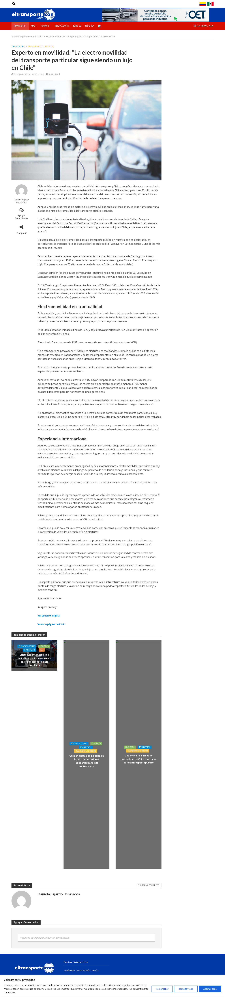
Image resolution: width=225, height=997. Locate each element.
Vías (33, 26)
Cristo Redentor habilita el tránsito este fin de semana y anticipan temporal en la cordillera (34, 660)
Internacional (62, 26)
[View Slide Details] (155, 15)
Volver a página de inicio (51, 624)
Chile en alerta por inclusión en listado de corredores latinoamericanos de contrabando (86, 761)
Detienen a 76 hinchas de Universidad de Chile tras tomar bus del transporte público (138, 759)
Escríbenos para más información (81, 970)
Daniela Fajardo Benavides (21, 201)
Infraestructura (27, 646)
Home (14, 36)
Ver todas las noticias (148, 885)
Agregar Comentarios (21, 217)
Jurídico (45, 26)
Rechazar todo (185, 988)
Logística (44, 646)
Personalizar (162, 988)
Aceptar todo (210, 988)
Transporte (19, 26)
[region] (112, 986)
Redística (89, 26)
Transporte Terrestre (41, 46)
